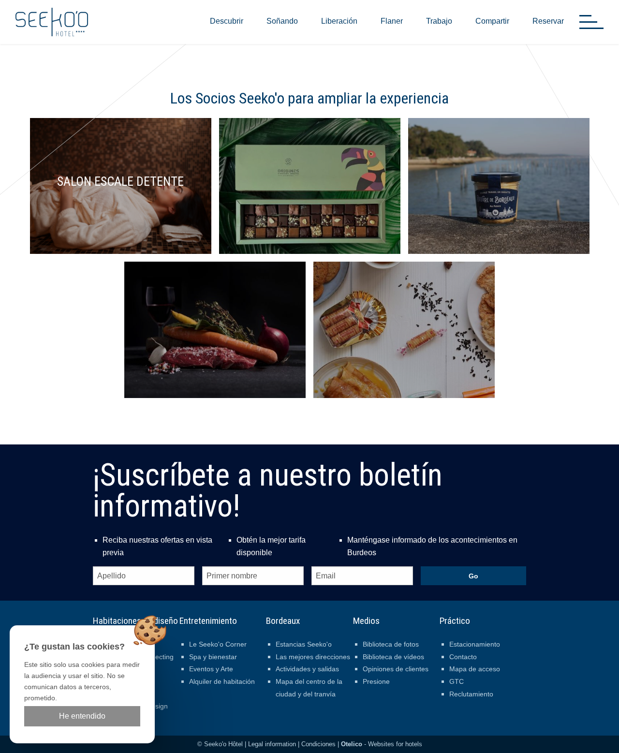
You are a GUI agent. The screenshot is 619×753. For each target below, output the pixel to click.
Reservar (548, 21)
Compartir (492, 21)
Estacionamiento (474, 644)
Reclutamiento (471, 694)
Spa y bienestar (213, 657)
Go (473, 576)
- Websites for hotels (381, 744)
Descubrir (226, 21)
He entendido (82, 716)
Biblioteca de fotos (391, 644)
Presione (376, 681)
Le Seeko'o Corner (218, 644)
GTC (456, 681)
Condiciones (318, 744)
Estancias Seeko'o (304, 644)
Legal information (272, 744)
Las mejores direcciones (313, 657)
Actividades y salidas (307, 669)
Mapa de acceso (474, 669)
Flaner (392, 21)
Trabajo (439, 21)
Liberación (339, 21)
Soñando (282, 21)
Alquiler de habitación (222, 681)
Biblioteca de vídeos (393, 657)
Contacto (463, 657)
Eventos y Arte (211, 669)
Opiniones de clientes (395, 669)
